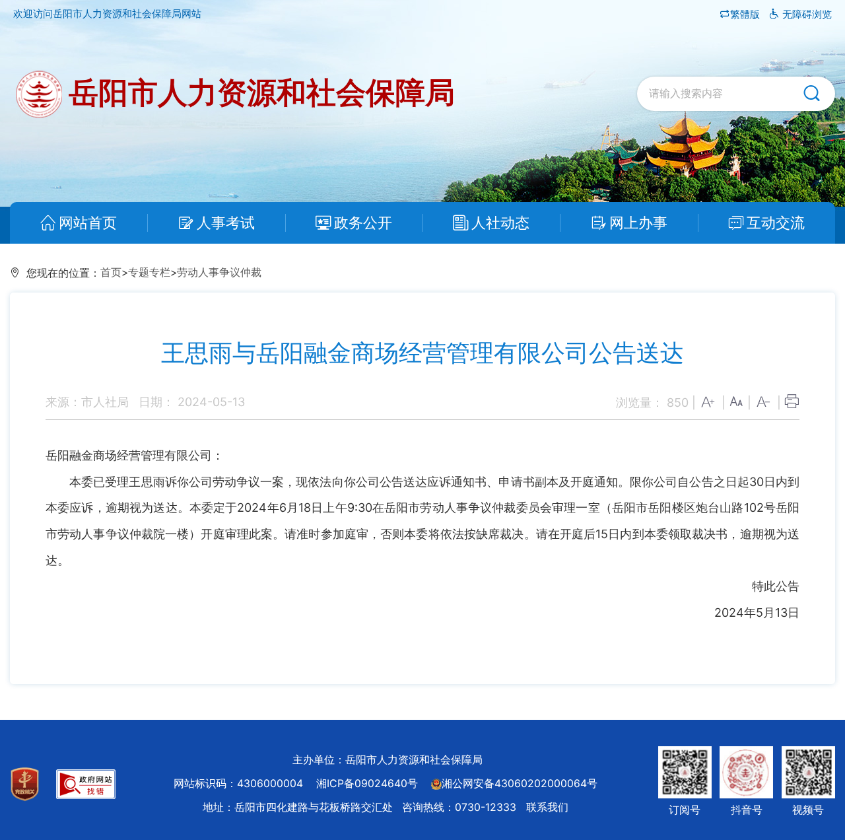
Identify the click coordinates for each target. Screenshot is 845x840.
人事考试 (226, 222)
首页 (110, 272)
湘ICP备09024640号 (367, 783)
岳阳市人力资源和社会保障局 (258, 92)
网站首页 (88, 222)
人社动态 (500, 222)
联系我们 (547, 807)
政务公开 (363, 222)
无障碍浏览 (806, 14)
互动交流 (776, 222)
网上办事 (638, 222)
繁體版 (746, 14)
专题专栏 (149, 272)
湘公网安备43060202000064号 (519, 783)
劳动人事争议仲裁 (219, 272)
